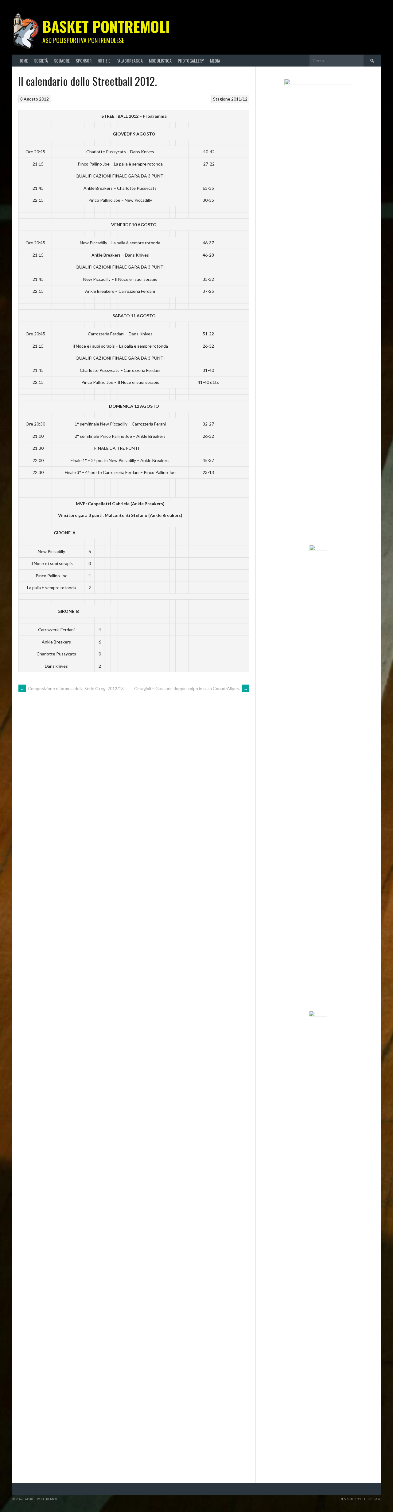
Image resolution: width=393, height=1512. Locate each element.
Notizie (104, 60)
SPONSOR (83, 60)
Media (215, 60)
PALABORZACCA (129, 60)
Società (41, 60)
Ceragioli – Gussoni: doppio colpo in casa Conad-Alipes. (191, 688)
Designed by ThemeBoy (360, 1499)
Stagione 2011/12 (230, 98)
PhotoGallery (191, 60)
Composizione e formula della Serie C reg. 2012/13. (72, 688)
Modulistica (160, 60)
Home (23, 60)
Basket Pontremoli (106, 26)
